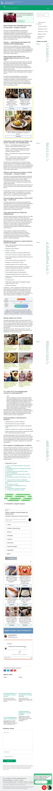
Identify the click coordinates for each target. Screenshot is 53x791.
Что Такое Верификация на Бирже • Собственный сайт (10, 718)
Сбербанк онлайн (43, 28)
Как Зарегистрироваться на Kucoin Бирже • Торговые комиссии (10, 695)
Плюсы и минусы (43, 26)
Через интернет (42, 34)
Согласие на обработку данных (10, 781)
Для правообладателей (8, 780)
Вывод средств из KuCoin (11, 484)
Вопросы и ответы (43, 31)
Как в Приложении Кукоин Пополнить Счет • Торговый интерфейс (25, 695)
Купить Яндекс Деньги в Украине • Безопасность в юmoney (47, 50)
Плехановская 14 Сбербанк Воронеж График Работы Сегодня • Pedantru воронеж (47, 351)
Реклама (21, 780)
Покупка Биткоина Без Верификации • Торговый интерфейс (25, 713)
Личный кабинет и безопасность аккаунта (15, 488)
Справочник (31, 781)
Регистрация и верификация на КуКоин (14, 489)
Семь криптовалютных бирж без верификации (16, 479)
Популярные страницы (23, 781)
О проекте (16, 780)
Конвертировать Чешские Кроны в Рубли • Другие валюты (47, 150)
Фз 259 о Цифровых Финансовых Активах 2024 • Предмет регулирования (47, 449)
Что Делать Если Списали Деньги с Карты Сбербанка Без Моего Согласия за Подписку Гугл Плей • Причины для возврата (47, 256)
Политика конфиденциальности (19, 778)
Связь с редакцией (7, 778)
